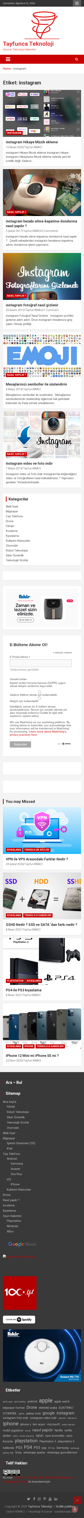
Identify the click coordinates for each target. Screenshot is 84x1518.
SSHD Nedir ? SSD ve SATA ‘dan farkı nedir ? (41, 925)
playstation (26, 1441)
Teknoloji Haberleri (37, 915)
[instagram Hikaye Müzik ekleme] (42, 113)
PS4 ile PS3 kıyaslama (23, 990)
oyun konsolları (54, 1435)
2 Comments (50, 230)
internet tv (72, 1418)
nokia (15, 1436)
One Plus (16, 1174)
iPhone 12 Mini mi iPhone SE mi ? (32, 1056)
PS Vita (51, 1448)
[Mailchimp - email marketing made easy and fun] (64, 743)
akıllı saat (7, 1402)
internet (62, 1418)
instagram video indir (43, 1418)
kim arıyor (39, 1424)
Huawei (15, 1169)
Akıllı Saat (12, 506)
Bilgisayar (12, 511)
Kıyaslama (12, 536)
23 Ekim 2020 (14, 1060)
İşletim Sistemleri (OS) (21, 1143)
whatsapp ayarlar (34, 1452)
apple (46, 1400)
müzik (28, 1430)
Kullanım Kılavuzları (18, 540)
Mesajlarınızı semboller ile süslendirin (36, 384)
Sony (18, 1452)
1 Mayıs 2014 (14, 468)
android (32, 1401)
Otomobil (12, 545)
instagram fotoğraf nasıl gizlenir (32, 305)
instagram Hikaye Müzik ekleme (32, 142)
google (49, 1413)
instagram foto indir (15, 1418)
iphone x (25, 1424)
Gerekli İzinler (18, 679)
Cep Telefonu (14, 516)
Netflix (59, 1430)
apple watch (62, 1401)
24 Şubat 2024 (15, 864)
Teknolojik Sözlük (17, 560)
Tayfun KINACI (33, 147)
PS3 (19, 1447)
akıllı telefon (20, 1402)
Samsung (17, 1163)
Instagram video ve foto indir (29, 463)
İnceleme (12, 531)
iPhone (28, 1046)
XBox (10, 1231)
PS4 (28, 1447)
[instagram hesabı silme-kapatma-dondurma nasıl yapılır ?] (42, 192)
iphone (11, 1424)
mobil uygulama (13, 1430)
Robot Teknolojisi (17, 550)
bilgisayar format (14, 1408)
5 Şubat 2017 (14, 230)
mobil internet (68, 1424)
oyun (39, 1435)
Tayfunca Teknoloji (28, 43)
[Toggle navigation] (8, 59)
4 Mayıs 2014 (14, 389)
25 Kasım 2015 (15, 310)
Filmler (10, 526)
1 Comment (51, 310)
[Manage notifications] (75, 1509)
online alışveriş (27, 1436)
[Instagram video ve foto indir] (42, 434)
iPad (9, 1148)
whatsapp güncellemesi (62, 1452)
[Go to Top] (77, 1500)
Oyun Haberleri (12, 1216)
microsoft (53, 1424)
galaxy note (33, 1413)
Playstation (15, 980)
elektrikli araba (48, 1408)
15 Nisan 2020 (14, 147)
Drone (9, 521)
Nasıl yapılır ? (16, 212)
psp (44, 1448)
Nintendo (12, 1226)
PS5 (37, 1447)
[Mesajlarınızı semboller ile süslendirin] (42, 355)
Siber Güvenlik (15, 555)
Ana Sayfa (9, 1102)
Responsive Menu (77, 3)
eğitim (21, 1413)
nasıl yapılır (42, 1430)
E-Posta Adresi (20, 657)
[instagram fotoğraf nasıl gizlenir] (42, 276)
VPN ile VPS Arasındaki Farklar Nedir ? (37, 859)
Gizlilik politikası (66, 1506)
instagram (14, 133)
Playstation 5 (47, 1441)
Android (12, 1158)
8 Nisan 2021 (14, 929)
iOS (9, 1179)
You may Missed (20, 801)
